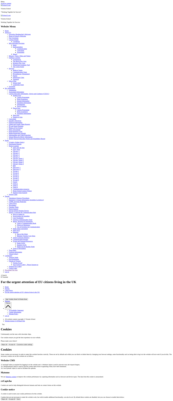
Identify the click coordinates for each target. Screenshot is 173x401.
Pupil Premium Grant (15, 131)
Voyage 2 (16, 173)
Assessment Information (16, 92)
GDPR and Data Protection (17, 202)
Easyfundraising (14, 259)
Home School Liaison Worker (22, 191)
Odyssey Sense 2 (18, 160)
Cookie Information (15, 312)
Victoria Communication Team (22, 220)
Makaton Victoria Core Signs (26, 236)
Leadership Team (18, 85)
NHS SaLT (16, 230)
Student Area (17, 95)
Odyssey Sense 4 (18, 164)
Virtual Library (13, 254)
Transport (16, 79)
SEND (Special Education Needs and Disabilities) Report (27, 139)
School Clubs (13, 194)
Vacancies (12, 86)
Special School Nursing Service (19, 211)
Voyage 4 (16, 176)
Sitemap (7, 301)
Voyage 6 (16, 180)
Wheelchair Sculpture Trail (21, 65)
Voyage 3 (16, 175)
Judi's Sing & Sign (19, 148)
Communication (22, 49)
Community (8, 256)
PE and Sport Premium (16, 126)
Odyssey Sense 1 (18, 158)
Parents (7, 196)
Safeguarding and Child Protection (20, 135)
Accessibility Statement (16, 310)
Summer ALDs (21, 245)
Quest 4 (15, 187)
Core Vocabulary (18, 218)
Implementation (18, 47)
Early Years (16, 149)
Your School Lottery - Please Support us (25, 265)
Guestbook (16, 41)
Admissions (12, 90)
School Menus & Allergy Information (20, 137)
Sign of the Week (22, 234)
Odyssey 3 (16, 155)
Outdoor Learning (14, 58)
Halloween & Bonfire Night (26, 247)
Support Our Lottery (15, 266)
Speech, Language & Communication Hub (22, 212)
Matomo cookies (11, 377)
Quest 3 (15, 185)
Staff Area (16, 115)
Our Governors (13, 38)
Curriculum (20, 50)
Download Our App (11, 270)
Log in (7, 272)
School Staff (17, 83)
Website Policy (13, 314)
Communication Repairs (20, 239)
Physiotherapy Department (21, 74)
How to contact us (18, 214)
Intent (14, 45)
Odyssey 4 (16, 157)
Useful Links (13, 268)
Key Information (10, 88)
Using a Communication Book (26, 223)
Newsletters (12, 205)
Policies (8, 303)
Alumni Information (23, 101)
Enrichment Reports (15, 144)
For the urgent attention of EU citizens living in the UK (22, 292)
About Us (8, 32)
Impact (15, 54)
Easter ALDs (21, 243)
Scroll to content (6, 3)
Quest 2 (15, 184)
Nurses (15, 76)
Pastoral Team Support (20, 193)
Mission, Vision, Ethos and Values (19, 56)
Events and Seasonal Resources (23, 241)
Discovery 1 (17, 167)
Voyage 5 (16, 178)
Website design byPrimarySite (15, 321)
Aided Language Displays (21, 238)
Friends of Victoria (15, 261)
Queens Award (17, 263)
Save (18, 399)
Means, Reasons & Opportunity (23, 221)
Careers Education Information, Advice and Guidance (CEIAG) (29, 94)
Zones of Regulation (19, 248)
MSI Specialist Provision (16, 43)
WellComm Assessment (20, 229)
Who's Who (12, 81)
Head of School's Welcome (17, 36)
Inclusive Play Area (19, 63)
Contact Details (14, 40)
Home (7, 31)
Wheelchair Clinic (18, 77)
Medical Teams (17, 70)
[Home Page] (6, 5)
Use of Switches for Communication (28, 227)
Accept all (12, 344)
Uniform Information (15, 252)
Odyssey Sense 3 (18, 162)
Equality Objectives (15, 121)
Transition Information (24, 103)
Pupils (7, 140)
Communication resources (21, 189)
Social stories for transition (21, 216)
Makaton (15, 232)
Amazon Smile (13, 257)
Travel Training (22, 106)
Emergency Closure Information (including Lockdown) (26, 200)
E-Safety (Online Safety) (16, 142)
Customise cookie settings (24, 344)
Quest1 (15, 182)
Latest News (13, 203)
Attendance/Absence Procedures (19, 198)
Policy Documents (14, 130)
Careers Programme (23, 97)
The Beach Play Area (19, 61)
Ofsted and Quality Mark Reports (19, 124)
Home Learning (14, 146)
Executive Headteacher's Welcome (20, 34)
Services (11, 68)
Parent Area (16, 108)
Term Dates (12, 250)
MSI (14, 166)
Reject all (4, 344)
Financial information (15, 122)
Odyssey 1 (16, 151)
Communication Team (20, 72)
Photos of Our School (16, 128)
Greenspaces (17, 59)
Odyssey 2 (16, 153)
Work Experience (22, 99)
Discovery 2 (17, 169)
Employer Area (17, 117)
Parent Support (13, 209)
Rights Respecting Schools (17, 133)
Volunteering (21, 104)
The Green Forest (18, 67)
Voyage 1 (16, 171)
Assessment (20, 52)
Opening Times (14, 207)
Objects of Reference (23, 225)
